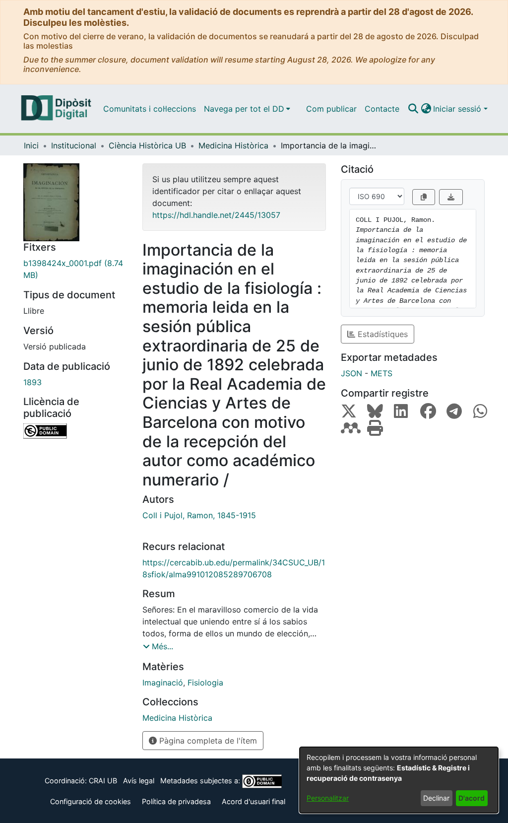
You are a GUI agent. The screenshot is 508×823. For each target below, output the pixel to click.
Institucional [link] (73, 145)
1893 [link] (32, 382)
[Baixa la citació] (451, 197)
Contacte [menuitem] (382, 109)
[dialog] (399, 780)
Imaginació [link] (162, 682)
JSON (351, 373)
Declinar (436, 798)
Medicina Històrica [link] (233, 145)
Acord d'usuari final (253, 801)
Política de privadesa (176, 801)
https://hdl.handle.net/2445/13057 (216, 215)
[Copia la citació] (423, 197)
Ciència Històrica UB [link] (147, 145)
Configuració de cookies (90, 801)
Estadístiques (381, 334)
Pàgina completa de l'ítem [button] (207, 741)
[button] (413, 109)
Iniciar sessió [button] (458, 109)
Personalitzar (328, 798)
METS (381, 373)
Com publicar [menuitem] (331, 109)
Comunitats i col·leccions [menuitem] (149, 109)
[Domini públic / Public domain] (75, 431)
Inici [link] (31, 145)
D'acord (471, 798)
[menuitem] (247, 109)
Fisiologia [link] (205, 682)
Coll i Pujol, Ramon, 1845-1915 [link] (199, 515)
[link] (75, 269)
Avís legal (138, 780)
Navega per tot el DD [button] (244, 109)
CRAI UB (103, 780)
